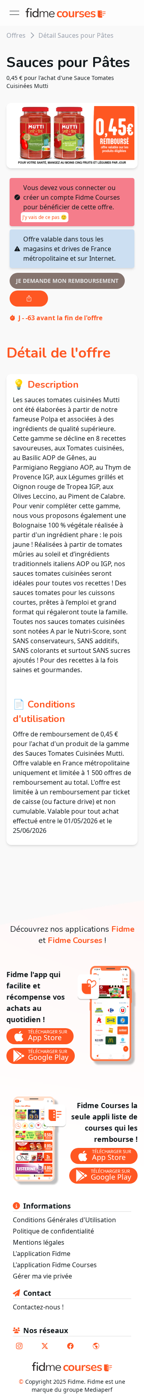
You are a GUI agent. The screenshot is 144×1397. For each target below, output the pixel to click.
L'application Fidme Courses (55, 1264)
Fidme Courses (75, 940)
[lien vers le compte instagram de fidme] (19, 1346)
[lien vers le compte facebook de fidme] (70, 1346)
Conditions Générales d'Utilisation (64, 1219)
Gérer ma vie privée (42, 1276)
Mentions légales (38, 1242)
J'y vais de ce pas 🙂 (44, 217)
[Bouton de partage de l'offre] (29, 298)
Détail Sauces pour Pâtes (76, 35)
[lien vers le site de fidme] (96, 1346)
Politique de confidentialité (53, 1231)
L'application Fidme (41, 1253)
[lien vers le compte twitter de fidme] (44, 1346)
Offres (16, 35)
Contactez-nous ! (38, 1307)
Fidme (122, 929)
